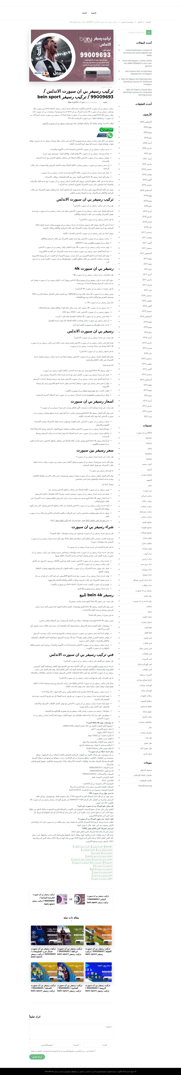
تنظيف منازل (147, 543)
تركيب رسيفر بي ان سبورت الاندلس (99, 856)
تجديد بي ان (104, 584)
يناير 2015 (148, 416)
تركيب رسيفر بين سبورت (81, 859)
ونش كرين (147, 753)
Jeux (150, 448)
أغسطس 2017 (146, 253)
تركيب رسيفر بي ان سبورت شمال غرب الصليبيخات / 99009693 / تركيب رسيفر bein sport (43, 952)
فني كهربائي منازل (144, 664)
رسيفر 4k (107, 863)
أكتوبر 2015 (147, 369)
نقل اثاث (148, 738)
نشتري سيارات (146, 732)
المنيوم (149, 480)
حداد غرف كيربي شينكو (143, 580)
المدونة (84, 13)
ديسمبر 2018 (146, 169)
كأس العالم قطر (61, 520)
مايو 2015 (148, 395)
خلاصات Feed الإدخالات (142, 775)
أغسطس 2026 (146, 122)
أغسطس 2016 (146, 316)
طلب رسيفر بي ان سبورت (102, 879)
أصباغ (149, 469)
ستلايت (149, 606)
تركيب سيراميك (146, 511)
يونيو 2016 (148, 327)
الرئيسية (93, 13)
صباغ (150, 611)
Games (149, 438)
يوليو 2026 (148, 127)
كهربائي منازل (146, 690)
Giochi (149, 443)
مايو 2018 (148, 206)
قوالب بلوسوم (70, 1071)
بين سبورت (61, 584)
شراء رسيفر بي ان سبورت (102, 875)
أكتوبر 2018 (147, 179)
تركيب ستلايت (146, 506)
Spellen (148, 453)
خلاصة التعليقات (145, 780)
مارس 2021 (147, 164)
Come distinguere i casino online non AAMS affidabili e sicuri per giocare (137, 63)
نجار (150, 727)
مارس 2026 (147, 148)
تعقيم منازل (147, 538)
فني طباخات (147, 653)
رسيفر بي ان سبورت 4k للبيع (65, 711)
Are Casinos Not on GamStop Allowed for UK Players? (138, 72)
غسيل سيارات (146, 622)
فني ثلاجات (147, 643)
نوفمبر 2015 (147, 363)
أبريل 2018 (147, 211)
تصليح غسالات (146, 532)
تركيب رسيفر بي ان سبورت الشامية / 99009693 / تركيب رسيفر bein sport (69, 988)
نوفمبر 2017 (147, 237)
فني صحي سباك (145, 648)
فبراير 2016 (147, 348)
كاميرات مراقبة (146, 674)
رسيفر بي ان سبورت (106, 87)
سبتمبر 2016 (147, 311)
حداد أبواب (148, 553)
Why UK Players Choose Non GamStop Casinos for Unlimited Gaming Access (137, 92)
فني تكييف (148, 638)
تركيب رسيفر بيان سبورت (102, 859)
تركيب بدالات (147, 501)
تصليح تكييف (147, 522)
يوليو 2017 (148, 258)
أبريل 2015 (147, 400)
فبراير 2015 (147, 411)
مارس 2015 (147, 406)
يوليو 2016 (148, 321)
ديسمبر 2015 (146, 358)
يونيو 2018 (148, 200)
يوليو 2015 (148, 385)
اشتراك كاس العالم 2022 (95, 520)
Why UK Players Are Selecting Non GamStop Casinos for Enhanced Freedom (136, 82)
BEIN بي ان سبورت (144, 432)
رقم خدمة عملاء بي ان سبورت (83, 390)
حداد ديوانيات (147, 569)
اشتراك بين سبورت (92, 324)
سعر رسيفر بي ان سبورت (102, 872)
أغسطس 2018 (146, 190)
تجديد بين (96, 853)
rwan (105, 102)
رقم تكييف (148, 596)
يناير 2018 (148, 227)
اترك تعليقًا (71, 102)
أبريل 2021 (147, 158)
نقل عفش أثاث (146, 748)
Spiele (149, 459)
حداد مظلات (147, 585)
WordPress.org (145, 785)
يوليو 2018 (148, 195)
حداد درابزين (147, 559)
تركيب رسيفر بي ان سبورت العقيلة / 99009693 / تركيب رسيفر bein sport (98, 951)
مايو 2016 (148, 332)
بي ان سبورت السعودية (96, 395)
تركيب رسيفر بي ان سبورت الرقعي (56, 123)
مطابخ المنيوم (146, 701)
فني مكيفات (147, 669)
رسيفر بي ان (96, 863)
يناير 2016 (148, 353)
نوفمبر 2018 (147, 174)
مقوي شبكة (147, 711)
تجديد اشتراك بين (88, 850)
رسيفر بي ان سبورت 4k (85, 280)
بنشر (150, 485)
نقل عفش (148, 743)
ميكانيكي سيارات (145, 722)
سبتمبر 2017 (147, 248)
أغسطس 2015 (146, 379)
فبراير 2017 (147, 285)
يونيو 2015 (148, 390)
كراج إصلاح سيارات (144, 680)
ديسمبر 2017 (146, 232)
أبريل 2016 (147, 337)
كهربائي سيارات (145, 685)
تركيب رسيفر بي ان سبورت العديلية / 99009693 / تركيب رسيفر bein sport (43, 988)
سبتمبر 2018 (147, 185)
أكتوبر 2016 (147, 306)
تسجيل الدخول (146, 770)
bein (54, 498)
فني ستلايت (93, 513)
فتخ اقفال (148, 632)
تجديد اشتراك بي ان (104, 850)
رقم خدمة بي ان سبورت (142, 601)
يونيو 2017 (148, 263)
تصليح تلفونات (146, 527)
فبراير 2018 (147, 221)
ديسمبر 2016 (146, 295)
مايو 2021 (148, 153)
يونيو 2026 (148, 132)
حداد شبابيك (147, 574)
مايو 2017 (148, 269)
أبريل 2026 (147, 143)
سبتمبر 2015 (147, 374)
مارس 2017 (147, 279)
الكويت (119, 1071)
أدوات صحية (147, 464)
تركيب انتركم (147, 496)
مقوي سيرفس (146, 706)
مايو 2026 (148, 137)
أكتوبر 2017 (147, 243)
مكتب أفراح (147, 716)
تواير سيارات (147, 548)
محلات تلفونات (146, 695)
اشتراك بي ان (62, 259)
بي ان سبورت (80, 140)
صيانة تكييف (147, 617)
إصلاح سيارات (146, 475)
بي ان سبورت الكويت (96, 243)
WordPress (49, 1071)
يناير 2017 (148, 290)
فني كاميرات (147, 659)
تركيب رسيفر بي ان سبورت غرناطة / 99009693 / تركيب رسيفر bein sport (69, 951)
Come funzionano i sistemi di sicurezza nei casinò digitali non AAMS (137, 53)
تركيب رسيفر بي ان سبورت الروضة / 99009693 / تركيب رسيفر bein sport (97, 988)
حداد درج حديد (146, 564)
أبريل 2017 (147, 274)
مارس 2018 (147, 216)
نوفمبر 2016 (147, 300)
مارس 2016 (147, 342)
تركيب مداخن (146, 517)
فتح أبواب (148, 627)
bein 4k (108, 847)
